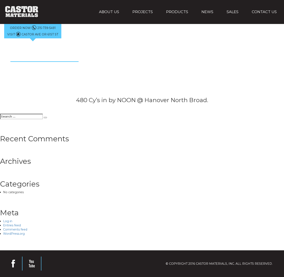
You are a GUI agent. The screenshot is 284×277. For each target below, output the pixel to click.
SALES (232, 12)
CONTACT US (264, 12)
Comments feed (15, 229)
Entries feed (12, 225)
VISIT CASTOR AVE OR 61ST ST (32, 34)
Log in (7, 221)
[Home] (21, 12)
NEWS (207, 12)
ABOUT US (109, 12)
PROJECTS (142, 12)
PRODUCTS (177, 12)
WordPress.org (14, 234)
